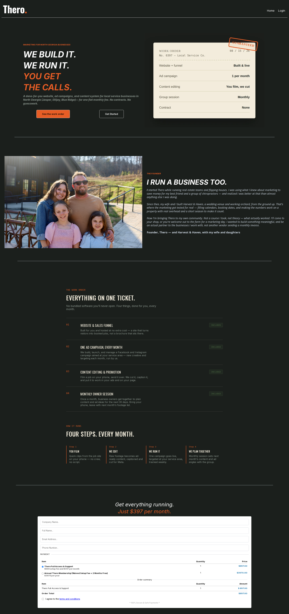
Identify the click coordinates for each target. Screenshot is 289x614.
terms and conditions (69, 599)
